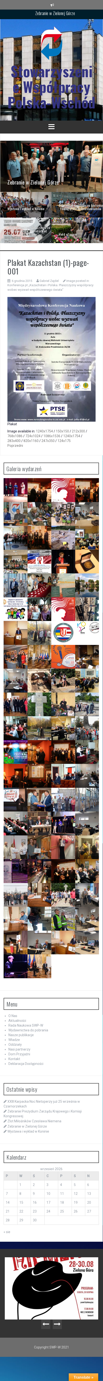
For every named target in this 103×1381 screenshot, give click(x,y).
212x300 (78, 431)
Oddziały (15, 1044)
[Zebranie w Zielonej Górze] (51, 166)
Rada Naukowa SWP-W (25, 1025)
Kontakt (14, 1059)
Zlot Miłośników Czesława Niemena (34, 1121)
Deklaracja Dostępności (25, 1064)
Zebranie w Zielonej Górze (27, 1126)
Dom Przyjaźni (19, 1054)
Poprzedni (15, 445)
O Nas (12, 1016)
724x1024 (32, 436)
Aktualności (17, 1021)
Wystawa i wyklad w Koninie (55, 14)
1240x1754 (44, 431)
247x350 (48, 441)
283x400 (14, 441)
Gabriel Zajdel (49, 281)
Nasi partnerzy (19, 1049)
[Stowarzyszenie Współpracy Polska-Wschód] (51, 44)
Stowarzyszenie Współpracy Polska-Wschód (51, 86)
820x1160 (31, 441)
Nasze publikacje (21, 1035)
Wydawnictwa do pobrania (28, 1030)
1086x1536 (51, 436)
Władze (14, 1040)
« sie (7, 1232)
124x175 (64, 441)
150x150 (62, 431)
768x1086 (15, 436)
